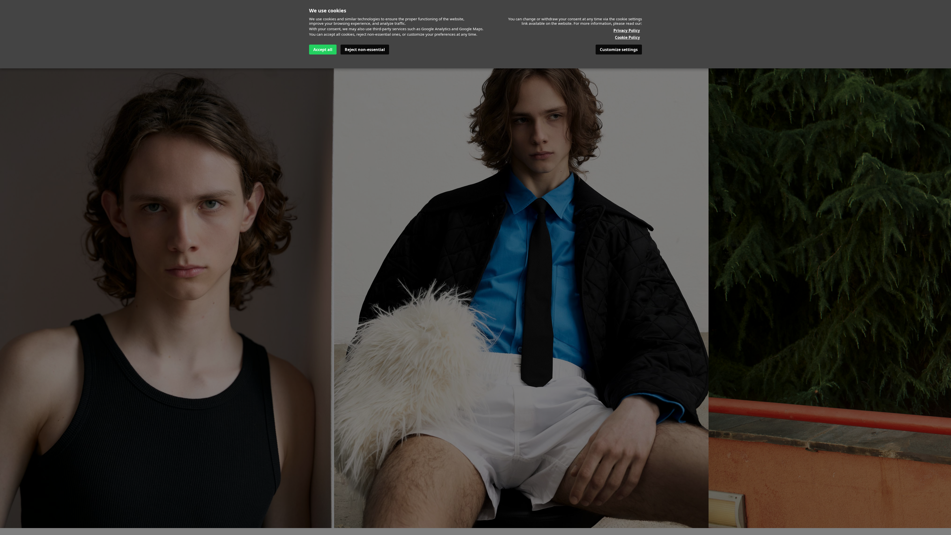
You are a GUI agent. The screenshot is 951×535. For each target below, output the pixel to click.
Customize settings (619, 49)
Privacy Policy (626, 30)
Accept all (322, 49)
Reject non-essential (365, 49)
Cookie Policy (627, 37)
